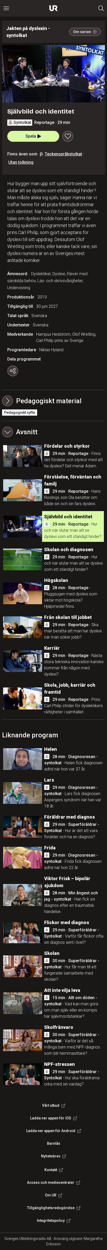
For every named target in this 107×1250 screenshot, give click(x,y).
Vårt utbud (50, 1105)
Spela (30, 136)
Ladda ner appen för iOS (50, 1118)
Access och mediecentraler (50, 1182)
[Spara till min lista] (67, 136)
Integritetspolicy (51, 1220)
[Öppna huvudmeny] (6, 8)
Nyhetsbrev (50, 1156)
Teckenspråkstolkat (63, 154)
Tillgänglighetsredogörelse (51, 1208)
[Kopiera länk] (12, 370)
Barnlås (53, 1143)
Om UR (50, 1195)
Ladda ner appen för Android (50, 1131)
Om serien (82, 32)
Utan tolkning (21, 162)
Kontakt (50, 1170)
